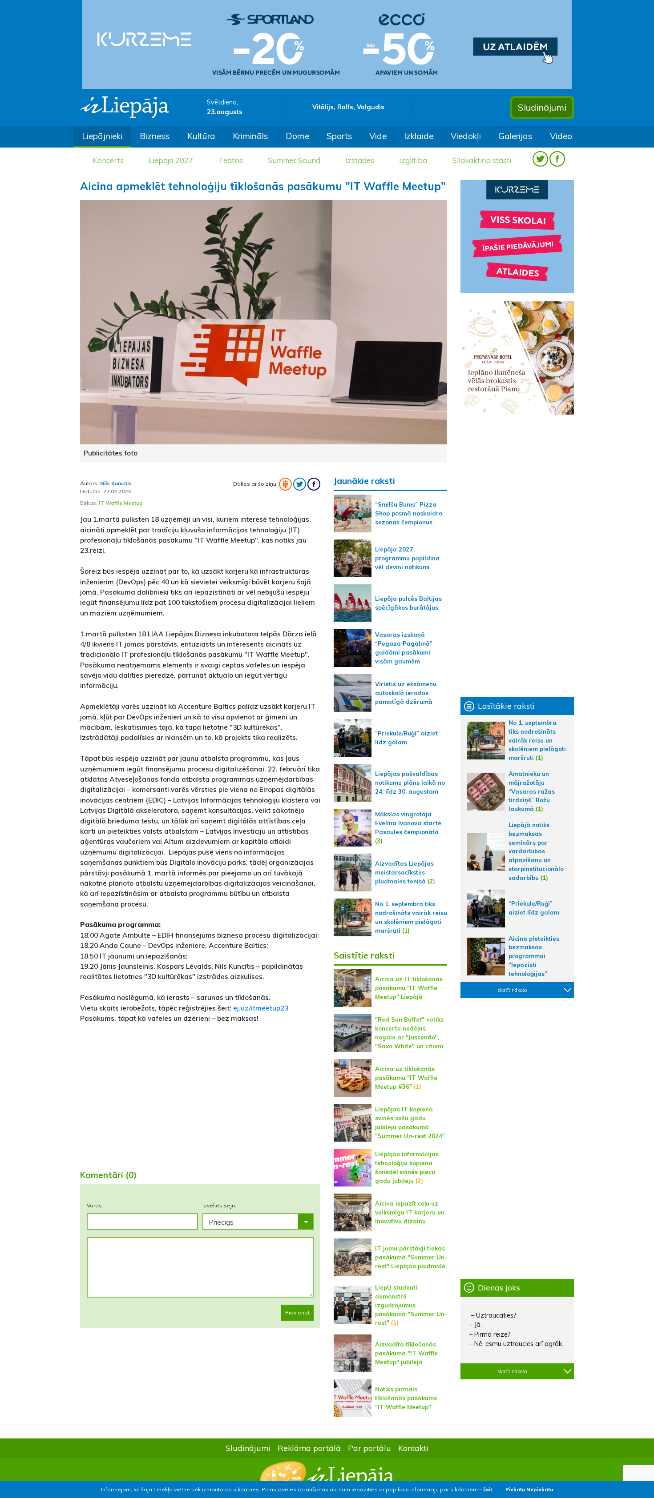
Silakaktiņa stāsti (481, 160)
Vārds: (95, 1205)
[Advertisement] (200, 1093)
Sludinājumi (542, 107)
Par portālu (369, 1448)
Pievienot (297, 1312)
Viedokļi (466, 136)
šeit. (488, 1489)
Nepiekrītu (539, 1489)
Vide (378, 136)
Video (561, 136)
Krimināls (250, 136)
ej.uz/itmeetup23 (260, 1007)
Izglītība (413, 160)
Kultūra (201, 136)
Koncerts (108, 160)
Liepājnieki (102, 136)
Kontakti (413, 1448)
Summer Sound (294, 160)
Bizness (155, 136)
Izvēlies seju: (219, 1205)
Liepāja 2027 (171, 160)
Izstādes (359, 160)
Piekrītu (515, 1489)
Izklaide (418, 136)
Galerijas (515, 136)
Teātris (230, 160)
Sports (339, 136)
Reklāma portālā (309, 1448)
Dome (297, 136)
